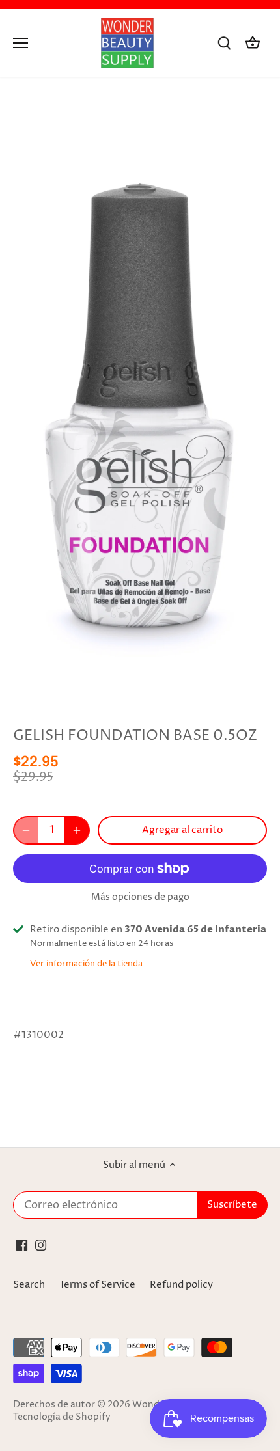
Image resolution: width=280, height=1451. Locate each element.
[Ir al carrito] (252, 43)
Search (29, 1285)
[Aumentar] (76, 830)
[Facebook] (21, 1244)
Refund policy (181, 1285)
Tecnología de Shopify (62, 1417)
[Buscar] (224, 43)
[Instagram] (40, 1244)
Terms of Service (97, 1285)
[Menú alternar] (20, 43)
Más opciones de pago (140, 897)
